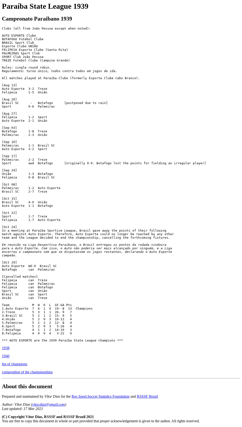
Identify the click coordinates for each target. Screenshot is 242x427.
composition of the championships (27, 372)
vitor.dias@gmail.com (48, 404)
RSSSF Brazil (147, 396)
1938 (5, 348)
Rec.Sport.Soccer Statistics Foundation (101, 396)
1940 (5, 356)
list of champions (14, 364)
